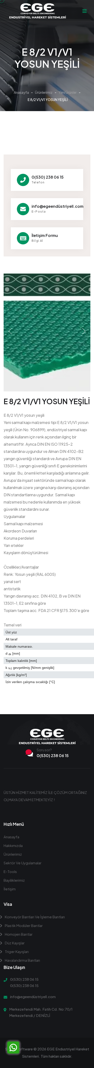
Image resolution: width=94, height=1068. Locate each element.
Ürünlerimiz (44, 92)
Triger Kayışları (16, 951)
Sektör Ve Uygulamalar (22, 862)
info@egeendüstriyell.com (57, 206)
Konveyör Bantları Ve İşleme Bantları (34, 916)
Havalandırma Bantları (22, 960)
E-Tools (10, 871)
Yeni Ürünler (68, 92)
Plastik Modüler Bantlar (23, 925)
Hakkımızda (13, 845)
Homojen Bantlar (18, 934)
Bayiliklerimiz (14, 880)
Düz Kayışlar (14, 942)
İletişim (10, 889)
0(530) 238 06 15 (48, 177)
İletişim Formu (45, 235)
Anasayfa (21, 92)
